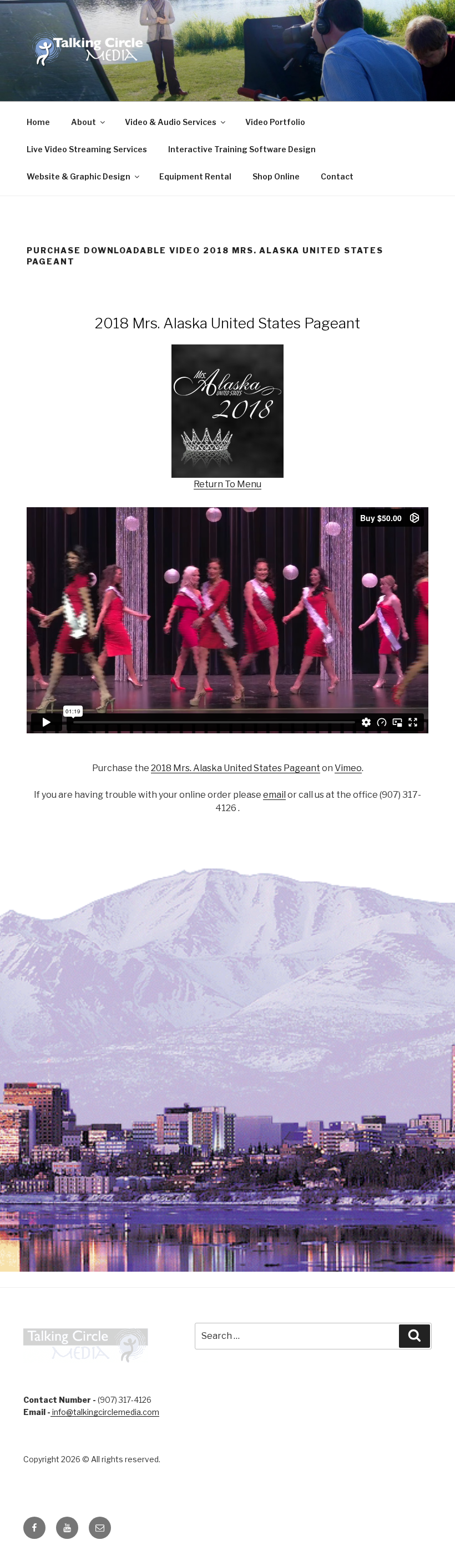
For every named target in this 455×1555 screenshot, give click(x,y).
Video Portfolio (275, 122)
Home (38, 122)
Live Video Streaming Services (87, 149)
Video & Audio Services (170, 122)
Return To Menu (227, 484)
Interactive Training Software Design (242, 149)
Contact (337, 176)
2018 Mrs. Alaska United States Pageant (235, 768)
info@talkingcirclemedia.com (104, 1412)
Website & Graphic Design (78, 176)
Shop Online (276, 176)
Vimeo (348, 768)
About (83, 122)
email (274, 794)
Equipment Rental (195, 176)
